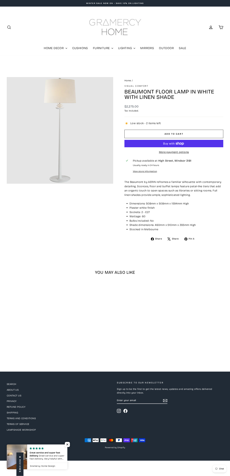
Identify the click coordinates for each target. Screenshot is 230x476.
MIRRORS (147, 48)
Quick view (32, 330)
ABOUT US (13, 389)
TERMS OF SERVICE (18, 424)
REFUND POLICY (16, 406)
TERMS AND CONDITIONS (21, 418)
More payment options (174, 152)
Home (127, 80)
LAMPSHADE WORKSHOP (21, 429)
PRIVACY (12, 401)
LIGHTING (125, 48)
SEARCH (11, 384)
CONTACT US (14, 395)
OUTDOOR (166, 48)
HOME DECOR (54, 48)
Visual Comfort (136, 86)
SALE (182, 48)
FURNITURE (102, 48)
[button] (67, 444)
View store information (145, 171)
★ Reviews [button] (20, 464)
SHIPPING (12, 412)
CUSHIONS (80, 48)
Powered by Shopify (115, 447)
